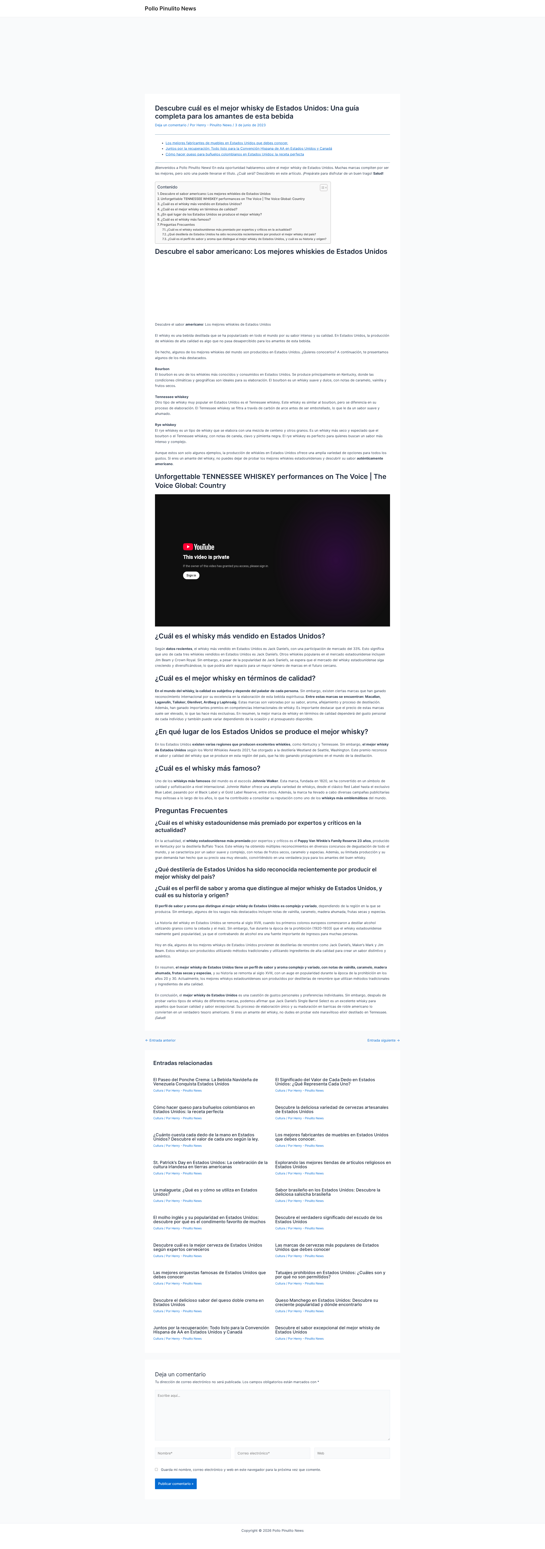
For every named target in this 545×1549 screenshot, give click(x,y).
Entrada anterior (160, 1040)
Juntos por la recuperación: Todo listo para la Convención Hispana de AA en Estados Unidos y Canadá (249, 148)
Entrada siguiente (383, 1040)
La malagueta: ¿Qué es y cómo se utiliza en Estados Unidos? (205, 1192)
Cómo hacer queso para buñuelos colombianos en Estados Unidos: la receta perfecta (235, 154)
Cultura (158, 1090)
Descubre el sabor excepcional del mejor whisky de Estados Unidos (327, 1330)
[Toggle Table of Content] (321, 187)
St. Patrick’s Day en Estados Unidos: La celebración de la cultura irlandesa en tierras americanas (210, 1164)
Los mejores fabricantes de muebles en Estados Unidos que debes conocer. (227, 143)
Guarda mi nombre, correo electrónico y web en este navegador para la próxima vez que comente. (241, 1469)
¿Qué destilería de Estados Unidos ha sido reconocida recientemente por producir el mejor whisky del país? (242, 234)
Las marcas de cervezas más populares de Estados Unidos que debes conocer (327, 1247)
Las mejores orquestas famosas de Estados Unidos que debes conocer (209, 1274)
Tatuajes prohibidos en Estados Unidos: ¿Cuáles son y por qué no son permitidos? (330, 1274)
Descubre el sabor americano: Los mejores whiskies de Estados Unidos (215, 194)
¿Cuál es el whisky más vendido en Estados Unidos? (201, 204)
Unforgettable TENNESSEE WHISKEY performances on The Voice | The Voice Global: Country (233, 199)
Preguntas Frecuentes (177, 225)
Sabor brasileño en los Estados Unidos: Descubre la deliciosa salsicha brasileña (327, 1192)
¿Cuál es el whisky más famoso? (186, 219)
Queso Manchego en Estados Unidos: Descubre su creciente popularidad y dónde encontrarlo (326, 1302)
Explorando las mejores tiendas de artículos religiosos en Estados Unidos (333, 1164)
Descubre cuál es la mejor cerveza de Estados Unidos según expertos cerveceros (207, 1247)
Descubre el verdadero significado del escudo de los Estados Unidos (328, 1219)
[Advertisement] (272, 62)
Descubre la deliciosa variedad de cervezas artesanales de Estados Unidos (332, 1109)
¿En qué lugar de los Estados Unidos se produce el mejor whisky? (211, 214)
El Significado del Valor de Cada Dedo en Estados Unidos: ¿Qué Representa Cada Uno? (325, 1081)
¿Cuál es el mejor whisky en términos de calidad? (199, 209)
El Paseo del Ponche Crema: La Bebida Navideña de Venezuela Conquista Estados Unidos (205, 1081)
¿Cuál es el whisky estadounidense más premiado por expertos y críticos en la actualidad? (229, 229)
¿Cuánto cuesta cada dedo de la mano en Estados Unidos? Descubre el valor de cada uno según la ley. (206, 1137)
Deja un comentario (170, 125)
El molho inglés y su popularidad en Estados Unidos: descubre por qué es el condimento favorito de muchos (209, 1219)
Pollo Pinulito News (170, 8)
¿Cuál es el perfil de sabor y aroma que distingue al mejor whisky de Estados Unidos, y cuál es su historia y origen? (247, 239)
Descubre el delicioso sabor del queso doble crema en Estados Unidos (208, 1302)
